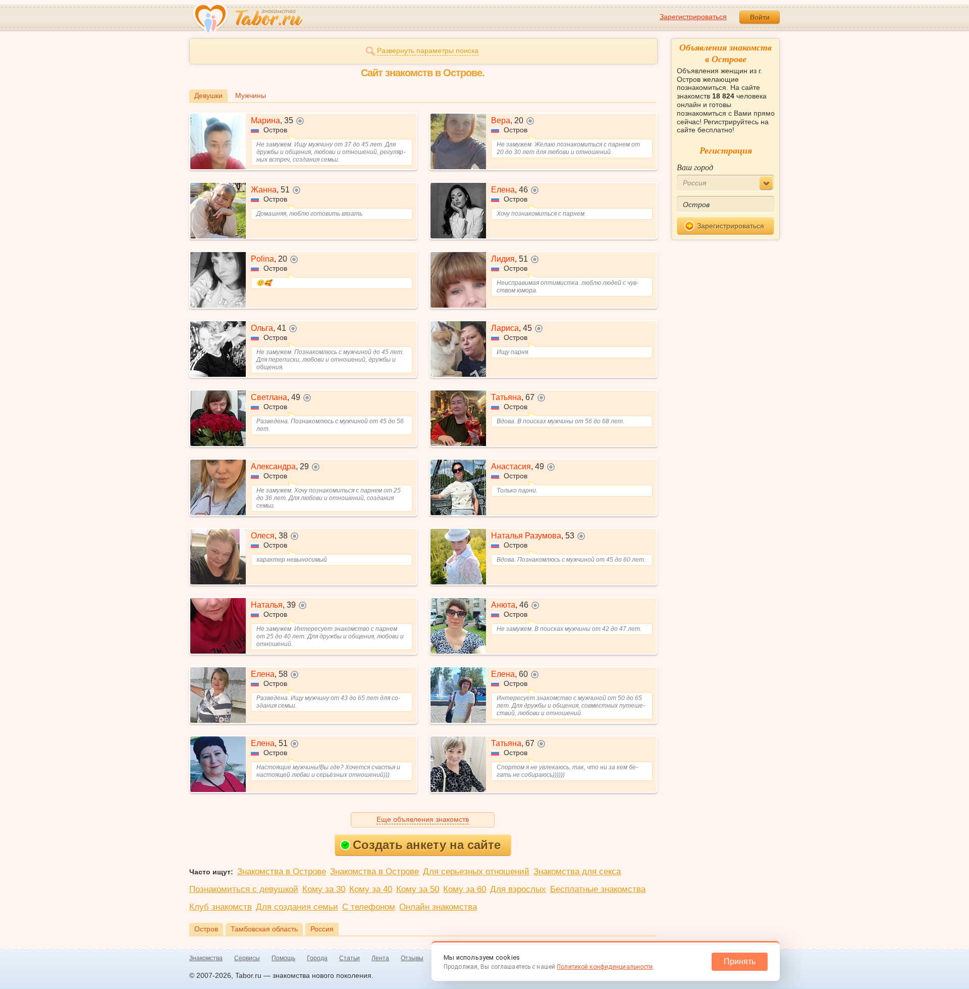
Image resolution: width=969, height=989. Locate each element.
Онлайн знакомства (438, 907)
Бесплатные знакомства (597, 889)
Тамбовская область (264, 929)
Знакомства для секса (577, 871)
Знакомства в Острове (281, 871)
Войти (760, 17)
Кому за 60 (464, 889)
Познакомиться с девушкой (243, 889)
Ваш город (695, 167)
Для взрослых (518, 889)
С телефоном (368, 907)
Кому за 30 (323, 889)
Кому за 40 (370, 889)
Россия (322, 929)
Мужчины (250, 95)
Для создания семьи (297, 907)
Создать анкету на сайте (427, 845)
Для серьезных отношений (476, 871)
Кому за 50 (417, 889)
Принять (740, 961)
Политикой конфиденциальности (605, 966)
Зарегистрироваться (693, 17)
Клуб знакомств (220, 907)
